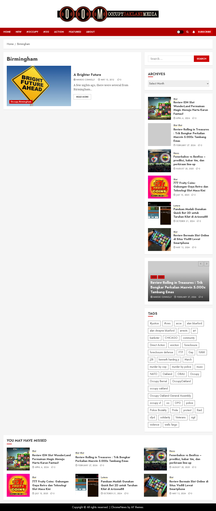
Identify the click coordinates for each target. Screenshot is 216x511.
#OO (46, 31)
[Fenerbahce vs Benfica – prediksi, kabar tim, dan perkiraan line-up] (159, 160)
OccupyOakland (181, 381)
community (189, 338)
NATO (153, 374)
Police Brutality (158, 410)
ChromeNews (119, 507)
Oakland (167, 374)
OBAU (181, 374)
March (188, 359)
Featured (75, 31)
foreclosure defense (161, 352)
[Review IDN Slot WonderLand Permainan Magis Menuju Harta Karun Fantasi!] (159, 108)
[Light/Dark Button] (180, 32)
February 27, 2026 (186, 145)
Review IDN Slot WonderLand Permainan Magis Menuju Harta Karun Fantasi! (190, 108)
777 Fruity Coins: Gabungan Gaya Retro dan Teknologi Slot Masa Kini (190, 186)
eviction (174, 345)
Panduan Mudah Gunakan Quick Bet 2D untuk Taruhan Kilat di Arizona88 (190, 213)
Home (7, 31)
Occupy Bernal (158, 381)
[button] (187, 32)
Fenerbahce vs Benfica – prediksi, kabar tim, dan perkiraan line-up (189, 160)
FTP (181, 352)
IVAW (202, 352)
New (18, 31)
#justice (154, 323)
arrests (183, 331)
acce (179, 323)
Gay (190, 352)
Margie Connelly (85, 80)
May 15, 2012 (107, 80)
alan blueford (194, 323)
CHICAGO (171, 338)
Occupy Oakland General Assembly (170, 396)
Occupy (194, 374)
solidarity (165, 417)
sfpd (152, 417)
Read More (82, 96)
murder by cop (158, 367)
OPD (178, 403)
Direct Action (157, 345)
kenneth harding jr (169, 359)
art (194, 331)
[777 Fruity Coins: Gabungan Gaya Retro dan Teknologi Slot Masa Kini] (159, 187)
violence (154, 425)
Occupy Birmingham (21, 101)
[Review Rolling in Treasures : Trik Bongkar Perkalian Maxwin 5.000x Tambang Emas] (159, 134)
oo (167, 403)
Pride (175, 410)
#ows (167, 323)
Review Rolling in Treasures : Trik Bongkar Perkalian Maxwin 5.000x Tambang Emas (191, 135)
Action (59, 31)
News (176, 153)
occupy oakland (159, 388)
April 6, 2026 (183, 118)
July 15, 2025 (182, 195)
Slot (175, 99)
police (189, 403)
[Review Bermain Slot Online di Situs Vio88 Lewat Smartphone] (159, 239)
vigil (193, 417)
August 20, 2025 (185, 169)
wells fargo (171, 425)
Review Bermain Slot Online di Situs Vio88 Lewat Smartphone (191, 239)
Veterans (181, 417)
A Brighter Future (87, 74)
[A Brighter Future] (39, 86)
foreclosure (190, 345)
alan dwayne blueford (162, 331)
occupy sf (155, 403)
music (200, 367)
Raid (199, 410)
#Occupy (32, 31)
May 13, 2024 (183, 247)
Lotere (176, 205)
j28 (151, 359)
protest (187, 410)
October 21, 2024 (185, 221)
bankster (154, 338)
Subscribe (204, 31)
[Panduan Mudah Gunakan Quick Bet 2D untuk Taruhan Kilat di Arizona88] (159, 213)
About (90, 31)
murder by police (181, 367)
